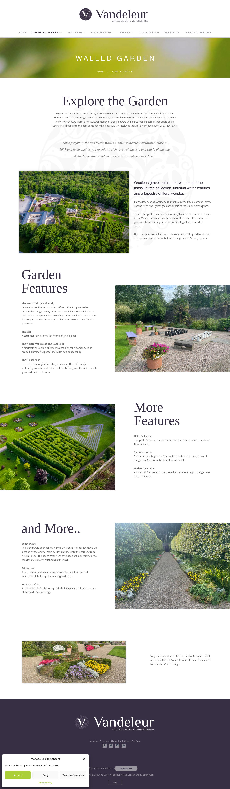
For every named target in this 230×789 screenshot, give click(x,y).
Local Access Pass (198, 32)
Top (115, 782)
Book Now (171, 32)
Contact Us (147, 32)
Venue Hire (75, 32)
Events (125, 32)
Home (22, 32)
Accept (17, 775)
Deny (45, 775)
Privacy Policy (45, 782)
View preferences (73, 775)
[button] (84, 758)
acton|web (148, 774)
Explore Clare (101, 32)
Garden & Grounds (45, 32)
